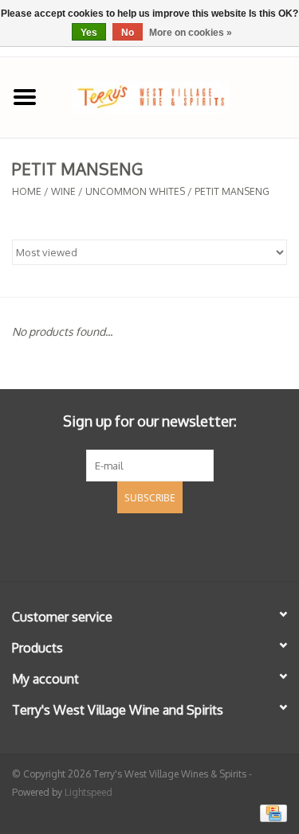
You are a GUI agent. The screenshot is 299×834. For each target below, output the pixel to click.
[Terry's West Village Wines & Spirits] (174, 96)
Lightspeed (88, 792)
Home (26, 191)
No (127, 32)
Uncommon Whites (135, 191)
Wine (63, 191)
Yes (89, 32)
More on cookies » (190, 32)
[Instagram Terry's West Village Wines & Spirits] (178, 545)
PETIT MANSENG (232, 191)
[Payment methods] (270, 812)
